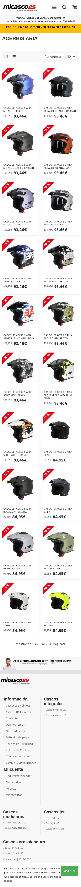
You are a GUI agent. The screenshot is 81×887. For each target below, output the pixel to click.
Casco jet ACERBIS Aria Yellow (58, 624)
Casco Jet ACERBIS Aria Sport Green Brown (58, 337)
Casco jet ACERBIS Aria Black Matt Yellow (17, 510)
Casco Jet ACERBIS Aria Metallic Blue (17, 110)
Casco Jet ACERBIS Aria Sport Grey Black (17, 394)
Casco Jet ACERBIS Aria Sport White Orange (17, 454)
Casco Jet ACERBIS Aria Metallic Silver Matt (58, 223)
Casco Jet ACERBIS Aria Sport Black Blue (17, 280)
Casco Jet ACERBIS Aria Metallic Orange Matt (58, 167)
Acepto (69, 871)
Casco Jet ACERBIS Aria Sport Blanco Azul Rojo (18, 337)
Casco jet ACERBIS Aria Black (58, 454)
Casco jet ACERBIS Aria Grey (58, 510)
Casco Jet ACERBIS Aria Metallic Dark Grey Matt (18, 167)
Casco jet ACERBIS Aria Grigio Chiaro (17, 567)
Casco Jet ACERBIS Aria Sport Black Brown (58, 280)
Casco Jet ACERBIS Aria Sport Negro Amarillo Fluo (58, 395)
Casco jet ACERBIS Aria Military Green (58, 567)
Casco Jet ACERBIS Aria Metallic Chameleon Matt (60, 110)
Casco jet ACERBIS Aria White (17, 624)
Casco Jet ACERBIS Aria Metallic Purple (17, 223)
